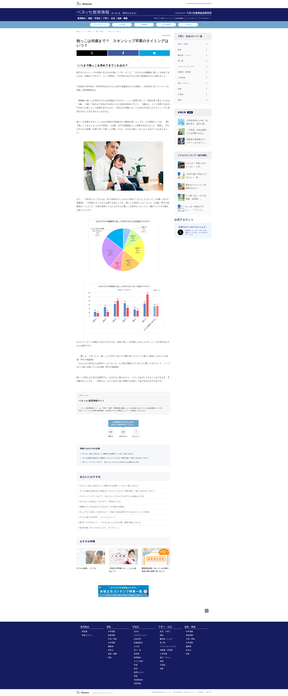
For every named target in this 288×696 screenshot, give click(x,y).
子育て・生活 (109, 18)
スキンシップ (112, 31)
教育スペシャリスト (167, 18)
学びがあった (123, 436)
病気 (179, 50)
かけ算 (136, 646)
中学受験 (111, 631)
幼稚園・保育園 (184, 72)
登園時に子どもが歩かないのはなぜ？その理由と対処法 (101, 507)
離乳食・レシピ (184, 55)
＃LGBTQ (188, 24)
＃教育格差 (144, 24)
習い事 (180, 61)
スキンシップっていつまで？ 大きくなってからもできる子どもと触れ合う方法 (110, 462)
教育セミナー (87, 635)
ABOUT (156, 18)
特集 (179, 100)
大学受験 (111, 643)
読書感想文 (138, 643)
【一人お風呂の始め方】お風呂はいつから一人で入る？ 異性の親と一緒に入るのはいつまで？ (115, 458)
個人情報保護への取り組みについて (184, 692)
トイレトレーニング (186, 66)
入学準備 (181, 78)
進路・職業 (122, 18)
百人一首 (137, 650)
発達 (179, 89)
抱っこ (119, 31)
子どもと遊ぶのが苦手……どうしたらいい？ (97, 517)
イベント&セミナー (192, 18)
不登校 (180, 94)
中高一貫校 (112, 639)
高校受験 (111, 635)
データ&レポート (205, 18)
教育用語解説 (180, 18)
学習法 (97, 18)
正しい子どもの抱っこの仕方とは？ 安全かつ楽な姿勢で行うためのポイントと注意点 (114, 512)
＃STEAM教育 (166, 24)
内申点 (110, 650)
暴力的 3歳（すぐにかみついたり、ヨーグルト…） (99, 528)
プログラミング (140, 635)
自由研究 (137, 639)
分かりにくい (136, 436)
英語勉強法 (138, 680)
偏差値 (110, 646)
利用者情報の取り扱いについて (161, 692)
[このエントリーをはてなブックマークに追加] (154, 54)
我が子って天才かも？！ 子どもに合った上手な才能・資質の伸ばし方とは (110, 522)
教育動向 (82, 18)
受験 (90, 18)
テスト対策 (138, 661)
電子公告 (209, 692)
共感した (111, 436)
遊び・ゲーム (183, 83)
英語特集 (137, 683)
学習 (135, 665)
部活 (135, 669)
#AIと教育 (122, 24)
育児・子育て (183, 44)
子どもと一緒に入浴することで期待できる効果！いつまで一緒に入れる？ (108, 454)
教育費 (84, 631)
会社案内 (200, 692)
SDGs (136, 631)
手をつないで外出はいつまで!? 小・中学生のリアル (100, 501)
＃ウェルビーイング (100, 24)
